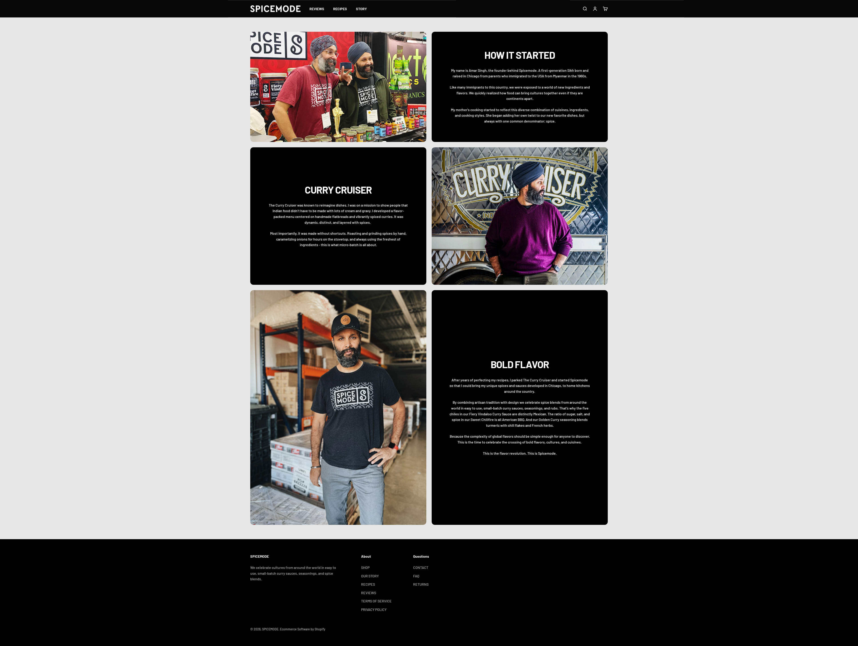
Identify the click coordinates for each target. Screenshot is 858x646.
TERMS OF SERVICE (376, 601)
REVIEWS (316, 8)
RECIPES (340, 8)
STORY (361, 8)
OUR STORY (370, 576)
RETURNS (421, 584)
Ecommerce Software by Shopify (302, 629)
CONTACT (420, 567)
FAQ (416, 576)
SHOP (365, 567)
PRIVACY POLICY (374, 609)
